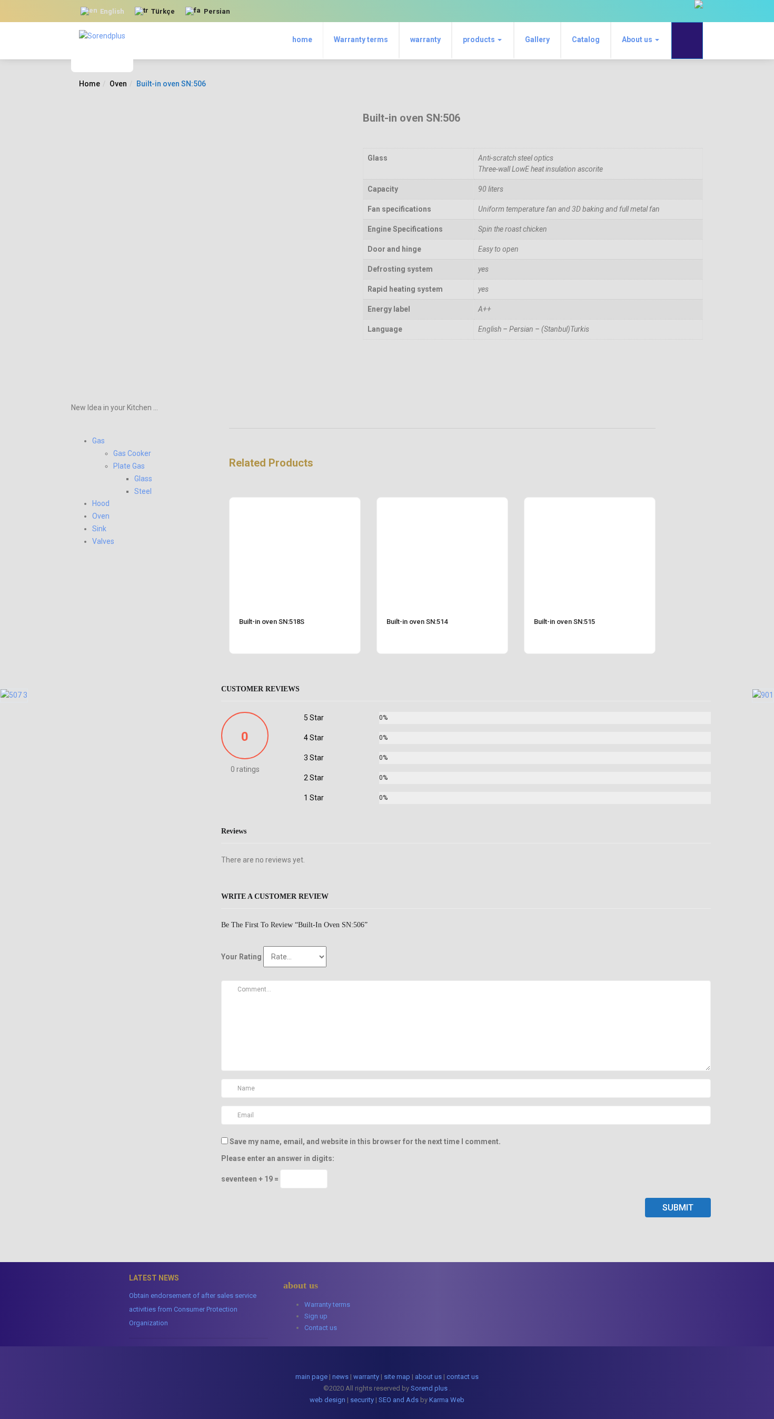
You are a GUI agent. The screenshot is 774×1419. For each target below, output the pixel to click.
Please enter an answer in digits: (277, 1158)
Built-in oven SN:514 (417, 622)
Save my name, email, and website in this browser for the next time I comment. (365, 1141)
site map (397, 1377)
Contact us (320, 1328)
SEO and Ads (399, 1400)
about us (428, 1377)
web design (327, 1400)
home (302, 39)
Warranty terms (361, 39)
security (362, 1400)
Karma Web (446, 1400)
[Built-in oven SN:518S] (295, 504)
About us (638, 39)
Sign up (316, 1316)
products (480, 39)
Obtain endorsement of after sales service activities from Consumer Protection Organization (192, 1309)
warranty (425, 39)
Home (89, 84)
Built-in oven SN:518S (271, 622)
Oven (118, 84)
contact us (462, 1377)
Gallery (537, 39)
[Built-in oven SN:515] (589, 504)
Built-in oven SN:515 (564, 622)
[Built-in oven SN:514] (442, 504)
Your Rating (241, 956)
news (340, 1377)
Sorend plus (429, 1388)
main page (311, 1377)
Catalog (586, 39)
